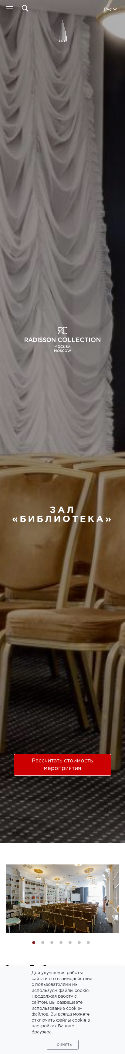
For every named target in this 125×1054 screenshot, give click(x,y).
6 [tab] (79, 942)
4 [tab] (60, 942)
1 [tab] (33, 942)
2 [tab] (42, 942)
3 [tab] (51, 942)
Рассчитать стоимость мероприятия (62, 764)
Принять (62, 1044)
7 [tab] (88, 942)
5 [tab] (70, 942)
